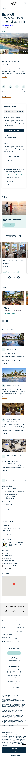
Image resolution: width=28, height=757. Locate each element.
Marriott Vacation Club (13, 675)
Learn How (9, 225)
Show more (4, 363)
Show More (4, 76)
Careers (17, 624)
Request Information (7, 634)
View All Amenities (6, 96)
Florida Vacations (6, 637)
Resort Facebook (7, 539)
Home (3, 620)
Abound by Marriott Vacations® (11, 563)
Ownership (4, 627)
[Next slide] (18, 277)
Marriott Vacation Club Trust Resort (12, 566)
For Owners (18, 634)
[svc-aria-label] (14, 611)
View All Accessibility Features (13, 174)
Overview (5, 31)
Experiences (5, 624)
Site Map (17, 641)
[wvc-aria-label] (22, 611)
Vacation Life (18, 631)
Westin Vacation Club (13, 687)
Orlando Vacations (6, 641)
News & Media (18, 627)
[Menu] (3, 3)
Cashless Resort (8, 558)
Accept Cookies (14, 748)
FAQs (16, 638)
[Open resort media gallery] (14, 41)
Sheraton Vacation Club (13, 681)
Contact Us (17, 620)
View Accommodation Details (11, 272)
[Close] (23, 728)
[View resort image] (4, 51)
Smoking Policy (8, 555)
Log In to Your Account (10, 137)
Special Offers (5, 631)
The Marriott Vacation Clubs (14, 670)
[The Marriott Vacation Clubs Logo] (14, 4)
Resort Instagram (7, 537)
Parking (6, 553)
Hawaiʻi (5, 8)
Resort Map (8, 184)
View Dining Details (9, 313)
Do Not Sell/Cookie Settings (14, 755)
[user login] (25, 3)
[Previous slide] (10, 277)
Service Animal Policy (9, 560)
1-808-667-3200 (9, 181)
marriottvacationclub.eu (15, 722)
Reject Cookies (14, 751)
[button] (14, 480)
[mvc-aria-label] (6, 611)
